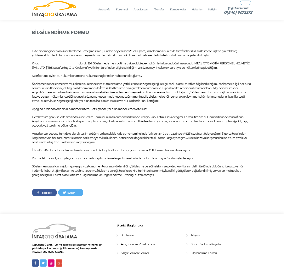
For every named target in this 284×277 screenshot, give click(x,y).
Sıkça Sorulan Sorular (135, 253)
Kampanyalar (178, 9)
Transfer (159, 9)
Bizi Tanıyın (128, 235)
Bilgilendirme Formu (203, 253)
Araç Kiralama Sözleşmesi (138, 244)
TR (245, 2)
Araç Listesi (140, 9)
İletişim (212, 9)
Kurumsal (122, 9)
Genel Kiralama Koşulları (206, 244)
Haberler (197, 9)
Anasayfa (104, 9)
